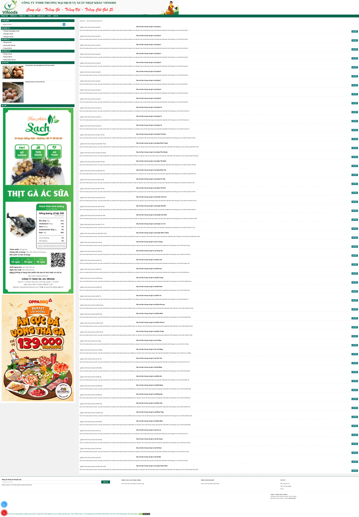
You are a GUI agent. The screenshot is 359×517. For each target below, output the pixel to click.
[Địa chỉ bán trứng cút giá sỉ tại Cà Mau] (90, 341)
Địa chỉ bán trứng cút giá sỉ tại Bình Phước (150, 322)
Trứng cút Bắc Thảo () (9, 59)
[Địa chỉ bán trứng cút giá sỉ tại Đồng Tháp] (91, 412)
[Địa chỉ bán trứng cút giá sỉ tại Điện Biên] (91, 421)
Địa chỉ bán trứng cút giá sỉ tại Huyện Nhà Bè (151, 206)
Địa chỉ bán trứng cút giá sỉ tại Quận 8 (148, 89)
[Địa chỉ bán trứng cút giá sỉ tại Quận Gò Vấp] (92, 179)
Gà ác (282, 489)
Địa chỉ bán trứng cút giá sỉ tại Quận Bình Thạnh (152, 143)
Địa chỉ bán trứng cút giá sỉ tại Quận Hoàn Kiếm (152, 466)
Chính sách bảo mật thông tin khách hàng (132, 483)
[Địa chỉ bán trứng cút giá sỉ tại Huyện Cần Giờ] (92, 197)
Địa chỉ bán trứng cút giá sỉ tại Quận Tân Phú (151, 188)
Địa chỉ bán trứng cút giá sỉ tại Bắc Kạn (149, 268)
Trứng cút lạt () (7, 54)
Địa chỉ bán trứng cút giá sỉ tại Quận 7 (148, 80)
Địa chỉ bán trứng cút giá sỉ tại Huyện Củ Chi (150, 224)
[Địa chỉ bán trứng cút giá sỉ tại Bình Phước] (91, 323)
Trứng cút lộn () (7, 57)
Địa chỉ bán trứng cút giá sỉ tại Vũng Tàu (149, 250)
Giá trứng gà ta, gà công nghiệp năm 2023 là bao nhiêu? (40, 65)
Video (49, 16)
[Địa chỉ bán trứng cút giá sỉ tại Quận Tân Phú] (92, 188)
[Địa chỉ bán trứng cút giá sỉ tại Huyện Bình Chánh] (93, 233)
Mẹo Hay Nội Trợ (285, 483)
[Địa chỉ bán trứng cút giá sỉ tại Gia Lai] (90, 430)
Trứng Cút (31, 16)
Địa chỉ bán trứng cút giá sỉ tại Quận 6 (148, 71)
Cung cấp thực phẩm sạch (23, 514)
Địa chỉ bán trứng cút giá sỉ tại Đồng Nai (149, 394)
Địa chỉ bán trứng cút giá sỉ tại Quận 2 (148, 35)
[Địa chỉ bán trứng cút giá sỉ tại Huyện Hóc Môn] (92, 215)
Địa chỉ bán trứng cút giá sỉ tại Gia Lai (148, 430)
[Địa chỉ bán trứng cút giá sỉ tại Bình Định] (91, 314)
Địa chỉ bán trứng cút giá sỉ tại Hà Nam (149, 448)
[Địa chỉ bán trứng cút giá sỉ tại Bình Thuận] (91, 332)
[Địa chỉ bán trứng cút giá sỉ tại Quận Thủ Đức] (92, 134)
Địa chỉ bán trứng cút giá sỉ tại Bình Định (149, 313)
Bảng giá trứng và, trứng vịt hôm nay (35, 81)
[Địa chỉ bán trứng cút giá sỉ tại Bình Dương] (91, 305)
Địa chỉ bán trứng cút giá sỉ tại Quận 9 (148, 98)
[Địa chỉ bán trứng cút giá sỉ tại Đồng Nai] (91, 394)
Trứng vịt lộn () (7, 48)
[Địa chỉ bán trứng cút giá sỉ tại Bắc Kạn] (90, 269)
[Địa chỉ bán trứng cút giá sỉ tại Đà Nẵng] (91, 367)
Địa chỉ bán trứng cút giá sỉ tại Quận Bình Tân (151, 170)
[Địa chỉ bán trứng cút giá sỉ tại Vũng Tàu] (91, 251)
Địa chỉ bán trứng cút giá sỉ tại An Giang (149, 241)
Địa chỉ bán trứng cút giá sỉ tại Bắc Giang (149, 277)
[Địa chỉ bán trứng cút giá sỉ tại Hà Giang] (91, 439)
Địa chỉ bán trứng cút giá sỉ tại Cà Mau (148, 340)
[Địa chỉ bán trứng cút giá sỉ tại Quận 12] (91, 125)
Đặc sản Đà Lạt (64, 514)
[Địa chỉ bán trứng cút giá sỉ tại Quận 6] (90, 72)
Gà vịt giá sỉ (134, 514)
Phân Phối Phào (103, 514)
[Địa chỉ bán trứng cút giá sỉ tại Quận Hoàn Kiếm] (93, 466)
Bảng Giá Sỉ (41, 16)
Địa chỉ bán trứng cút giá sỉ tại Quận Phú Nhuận (152, 152)
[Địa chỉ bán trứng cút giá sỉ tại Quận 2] (90, 36)
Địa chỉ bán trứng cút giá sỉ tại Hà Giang (149, 439)
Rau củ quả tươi (38, 514)
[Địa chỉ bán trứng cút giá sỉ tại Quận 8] (90, 90)
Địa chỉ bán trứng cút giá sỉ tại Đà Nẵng (149, 367)
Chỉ (111, 514)
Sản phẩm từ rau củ (51, 514)
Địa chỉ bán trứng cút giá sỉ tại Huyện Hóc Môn (151, 215)
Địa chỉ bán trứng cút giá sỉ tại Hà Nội (148, 457)
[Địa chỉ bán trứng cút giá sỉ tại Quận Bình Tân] (92, 170)
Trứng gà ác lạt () (8, 34)
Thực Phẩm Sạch (76, 514)
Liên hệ (55, 16)
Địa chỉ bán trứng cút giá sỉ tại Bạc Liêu (149, 259)
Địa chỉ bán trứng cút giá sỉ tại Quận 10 (149, 107)
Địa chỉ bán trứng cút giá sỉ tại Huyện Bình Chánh (152, 233)
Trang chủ (4, 16)
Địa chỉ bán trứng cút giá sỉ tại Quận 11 (149, 116)
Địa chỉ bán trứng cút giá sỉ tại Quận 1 (148, 26)
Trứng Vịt (22, 16)
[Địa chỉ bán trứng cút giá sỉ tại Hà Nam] (90, 448)
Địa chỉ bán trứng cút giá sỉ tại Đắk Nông (149, 385)
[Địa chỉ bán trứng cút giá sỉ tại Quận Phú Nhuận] (93, 152)
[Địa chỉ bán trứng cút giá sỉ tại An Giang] (91, 242)
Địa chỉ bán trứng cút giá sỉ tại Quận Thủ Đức (151, 134)
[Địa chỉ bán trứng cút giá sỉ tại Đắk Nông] (91, 385)
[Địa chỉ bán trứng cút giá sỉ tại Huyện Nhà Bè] (92, 206)
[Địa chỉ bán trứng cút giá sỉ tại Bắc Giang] (91, 278)
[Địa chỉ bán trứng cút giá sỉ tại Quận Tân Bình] (92, 161)
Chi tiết (354, 31)
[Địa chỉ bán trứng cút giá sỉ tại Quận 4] (90, 54)
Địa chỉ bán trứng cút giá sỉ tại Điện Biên (149, 421)
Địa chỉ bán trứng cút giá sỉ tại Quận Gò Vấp (150, 179)
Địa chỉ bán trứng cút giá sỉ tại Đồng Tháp (150, 412)
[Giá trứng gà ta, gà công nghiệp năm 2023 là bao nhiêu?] (13, 72)
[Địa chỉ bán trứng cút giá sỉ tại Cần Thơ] (91, 358)
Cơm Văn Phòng (118, 514)
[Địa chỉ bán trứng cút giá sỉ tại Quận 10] (91, 107)
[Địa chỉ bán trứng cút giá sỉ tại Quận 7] (90, 81)
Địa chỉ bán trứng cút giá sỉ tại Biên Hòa (149, 403)
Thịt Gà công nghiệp (285, 486)
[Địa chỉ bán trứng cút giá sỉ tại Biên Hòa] (91, 403)
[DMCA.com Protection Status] (144, 514)
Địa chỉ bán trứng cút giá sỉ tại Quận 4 (148, 53)
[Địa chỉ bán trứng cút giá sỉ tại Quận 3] (90, 45)
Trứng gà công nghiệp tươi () (11, 31)
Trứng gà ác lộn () (8, 36)
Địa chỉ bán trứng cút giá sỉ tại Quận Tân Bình (151, 161)
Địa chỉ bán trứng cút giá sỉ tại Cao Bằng (149, 349)
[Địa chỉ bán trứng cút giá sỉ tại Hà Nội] (90, 457)
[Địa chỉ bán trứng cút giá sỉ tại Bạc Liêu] (91, 260)
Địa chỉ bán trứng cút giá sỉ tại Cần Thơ (149, 358)
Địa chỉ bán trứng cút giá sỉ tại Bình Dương (150, 304)
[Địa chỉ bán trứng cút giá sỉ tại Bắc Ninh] (91, 287)
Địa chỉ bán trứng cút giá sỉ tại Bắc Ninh (149, 286)
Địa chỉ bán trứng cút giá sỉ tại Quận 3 (148, 44)
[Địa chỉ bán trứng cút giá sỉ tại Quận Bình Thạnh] (93, 143)
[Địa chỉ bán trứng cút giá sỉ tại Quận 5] (90, 63)
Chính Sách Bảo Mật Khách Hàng (210, 483)
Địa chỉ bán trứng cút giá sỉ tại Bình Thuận (150, 331)
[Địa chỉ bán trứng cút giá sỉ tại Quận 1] (90, 27)
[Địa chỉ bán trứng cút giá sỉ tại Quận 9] (90, 99)
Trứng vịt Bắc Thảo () (9, 45)
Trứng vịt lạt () (7, 42)
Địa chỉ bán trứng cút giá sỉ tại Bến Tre (148, 295)
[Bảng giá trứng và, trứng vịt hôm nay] (13, 92)
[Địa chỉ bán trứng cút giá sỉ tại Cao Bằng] (91, 350)
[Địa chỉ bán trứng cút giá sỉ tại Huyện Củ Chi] (92, 224)
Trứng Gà (13, 16)
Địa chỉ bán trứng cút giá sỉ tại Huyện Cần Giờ (151, 197)
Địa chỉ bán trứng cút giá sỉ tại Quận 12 (149, 125)
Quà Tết (127, 514)
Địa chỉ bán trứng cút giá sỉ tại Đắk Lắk (149, 376)
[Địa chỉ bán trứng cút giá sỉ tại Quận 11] (90, 116)
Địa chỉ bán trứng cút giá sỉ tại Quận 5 (148, 62)
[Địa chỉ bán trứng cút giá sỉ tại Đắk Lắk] (90, 376)
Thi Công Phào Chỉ (90, 514)
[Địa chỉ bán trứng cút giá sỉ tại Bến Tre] (90, 296)
